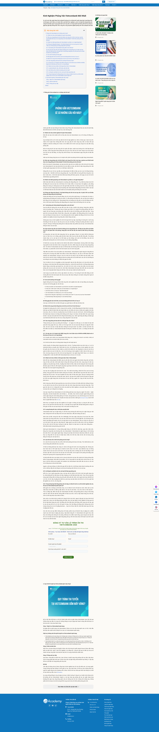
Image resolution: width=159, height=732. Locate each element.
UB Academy (59, 672)
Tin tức (113, 4)
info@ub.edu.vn (70, 716)
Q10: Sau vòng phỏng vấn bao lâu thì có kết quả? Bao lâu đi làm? (60, 60)
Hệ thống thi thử (107, 721)
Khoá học (60, 4)
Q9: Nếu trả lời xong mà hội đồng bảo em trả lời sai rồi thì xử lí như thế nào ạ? (62, 58)
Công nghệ (106, 713)
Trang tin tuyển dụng (108, 725)
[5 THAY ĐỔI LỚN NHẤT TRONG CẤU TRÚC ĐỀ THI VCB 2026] (105, 24)
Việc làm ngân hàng (108, 708)
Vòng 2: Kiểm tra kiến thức (51, 81)
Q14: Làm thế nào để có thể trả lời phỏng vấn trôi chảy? (58, 70)
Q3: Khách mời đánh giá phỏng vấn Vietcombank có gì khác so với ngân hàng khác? (64, 42)
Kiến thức (73, 4)
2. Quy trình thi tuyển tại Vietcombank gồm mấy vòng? (56, 77)
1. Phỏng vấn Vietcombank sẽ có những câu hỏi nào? (56, 33)
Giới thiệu (52, 4)
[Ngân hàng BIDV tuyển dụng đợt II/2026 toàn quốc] (105, 92)
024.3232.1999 (70, 721)
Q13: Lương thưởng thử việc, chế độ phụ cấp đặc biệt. (57, 68)
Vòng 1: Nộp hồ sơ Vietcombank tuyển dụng (55, 79)
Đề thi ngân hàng (107, 723)
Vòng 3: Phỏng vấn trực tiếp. (52, 83)
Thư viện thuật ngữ (108, 715)
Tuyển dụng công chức (97, 4)
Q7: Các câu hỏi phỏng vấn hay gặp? (54, 54)
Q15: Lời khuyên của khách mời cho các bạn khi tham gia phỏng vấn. (60, 72)
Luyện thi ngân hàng (108, 704)
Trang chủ (45, 4)
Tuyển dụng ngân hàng (84, 4)
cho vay (58, 399)
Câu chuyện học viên (108, 710)
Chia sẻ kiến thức (108, 702)
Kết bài (46, 85)
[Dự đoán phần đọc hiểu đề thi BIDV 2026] (105, 47)
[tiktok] (56, 705)
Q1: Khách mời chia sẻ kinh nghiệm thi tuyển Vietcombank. (58, 35)
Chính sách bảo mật (108, 717)
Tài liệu (66, 4)
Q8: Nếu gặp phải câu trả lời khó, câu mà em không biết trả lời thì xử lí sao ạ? (62, 56)
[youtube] (52, 705)
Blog (49, 7)
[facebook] (49, 705)
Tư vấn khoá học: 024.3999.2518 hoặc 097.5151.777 (68, 1)
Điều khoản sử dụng (108, 719)
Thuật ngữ (107, 4)
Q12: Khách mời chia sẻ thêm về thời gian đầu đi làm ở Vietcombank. (61, 66)
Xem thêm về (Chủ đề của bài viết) (68, 686)
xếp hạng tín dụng (84, 397)
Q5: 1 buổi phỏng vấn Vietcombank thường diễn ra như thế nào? (59, 47)
